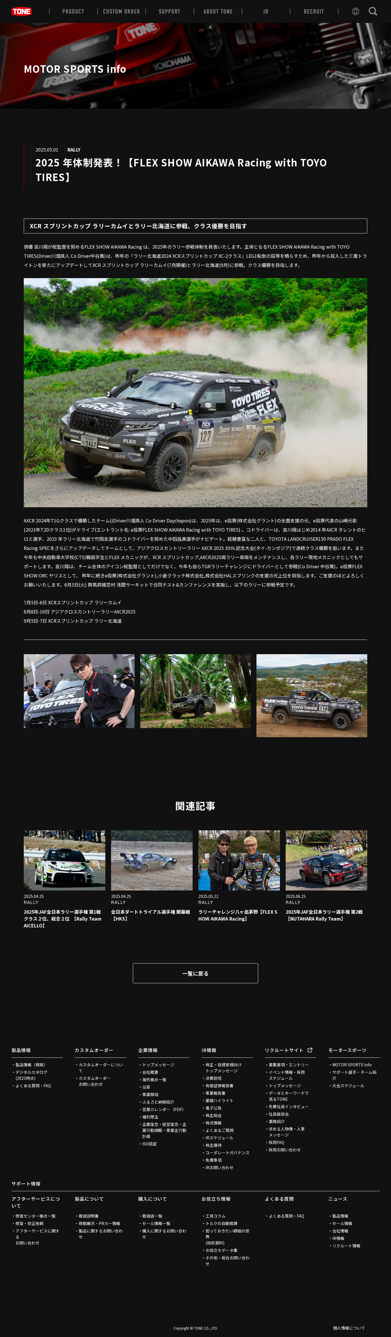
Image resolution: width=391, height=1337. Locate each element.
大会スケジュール (348, 1085)
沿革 (146, 1087)
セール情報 (342, 1223)
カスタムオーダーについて (101, 1067)
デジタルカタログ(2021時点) (31, 1075)
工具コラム (216, 1216)
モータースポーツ (347, 1050)
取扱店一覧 (152, 1216)
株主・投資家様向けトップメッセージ (224, 1067)
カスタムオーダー (94, 1050)
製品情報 (21, 1050)
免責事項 (214, 1160)
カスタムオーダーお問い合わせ (95, 1081)
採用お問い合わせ (285, 1150)
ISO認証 (149, 1144)
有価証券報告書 (220, 1085)
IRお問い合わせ (220, 1167)
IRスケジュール (219, 1138)
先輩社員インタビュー (289, 1106)
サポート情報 (26, 1183)
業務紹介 (277, 1121)
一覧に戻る (195, 973)
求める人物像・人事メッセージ (287, 1132)
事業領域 (150, 1094)
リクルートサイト (284, 1050)
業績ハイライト (220, 1100)
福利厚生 (150, 1117)
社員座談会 (279, 1114)
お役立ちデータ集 (222, 1250)
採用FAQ (276, 1142)
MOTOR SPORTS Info (352, 1064)
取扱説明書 (89, 1216)
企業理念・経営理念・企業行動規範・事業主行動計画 (164, 1130)
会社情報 (340, 1231)
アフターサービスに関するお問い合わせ (37, 1237)
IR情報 (209, 1050)
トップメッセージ (158, 1064)
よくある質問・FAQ (33, 1085)
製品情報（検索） (31, 1064)
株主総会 (214, 1115)
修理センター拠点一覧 (35, 1216)
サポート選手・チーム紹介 (354, 1075)
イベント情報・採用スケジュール (287, 1075)
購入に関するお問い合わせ (164, 1234)
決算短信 (214, 1078)
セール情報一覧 (156, 1223)
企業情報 (148, 1050)
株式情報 (214, 1123)
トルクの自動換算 (222, 1223)
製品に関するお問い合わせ (101, 1234)
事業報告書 (216, 1093)
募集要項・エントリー (289, 1064)
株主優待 (214, 1145)
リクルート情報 (346, 1245)
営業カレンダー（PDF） (164, 1109)
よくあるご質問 (220, 1130)
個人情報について (349, 1328)
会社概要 (150, 1072)
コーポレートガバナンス (228, 1152)
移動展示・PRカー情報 (99, 1223)
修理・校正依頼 (29, 1223)
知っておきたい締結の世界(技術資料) (227, 1237)
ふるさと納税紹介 (158, 1102)
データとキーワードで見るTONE (289, 1096)
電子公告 (214, 1108)
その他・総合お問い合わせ (228, 1261)
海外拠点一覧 (154, 1079)
